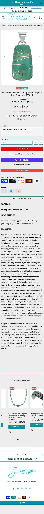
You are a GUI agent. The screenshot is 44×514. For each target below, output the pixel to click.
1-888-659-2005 (26, 11)
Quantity (5, 139)
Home (3, 25)
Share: (4, 188)
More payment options (22, 165)
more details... (36, 8)
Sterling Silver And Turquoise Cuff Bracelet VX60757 (31, 416)
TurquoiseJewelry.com (19, 18)
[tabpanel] (11, 412)
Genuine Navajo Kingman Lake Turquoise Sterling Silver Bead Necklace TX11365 (10, 417)
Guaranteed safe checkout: (13, 177)
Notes (3, 126)
